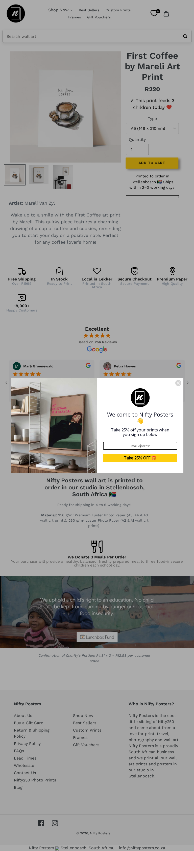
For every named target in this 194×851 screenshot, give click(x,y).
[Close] (178, 383)
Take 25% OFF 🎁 (140, 458)
